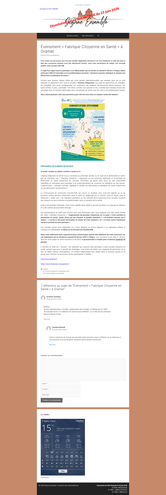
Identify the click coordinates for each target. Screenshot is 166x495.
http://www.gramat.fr (49, 259)
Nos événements (88, 36)
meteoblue (45, 477)
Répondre (47, 319)
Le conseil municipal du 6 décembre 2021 (56, 271)
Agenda (45, 269)
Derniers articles (72, 36)
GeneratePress (73, 485)
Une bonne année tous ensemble (53, 273)
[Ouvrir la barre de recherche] (98, 36)
